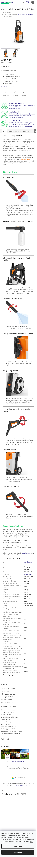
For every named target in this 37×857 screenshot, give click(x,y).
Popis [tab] (4, 131)
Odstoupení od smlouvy (8, 710)
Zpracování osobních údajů (9, 717)
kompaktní (27, 574)
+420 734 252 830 (9, 691)
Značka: (7, 16)
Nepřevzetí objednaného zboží (10, 734)
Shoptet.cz (10, 767)
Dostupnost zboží (6, 719)
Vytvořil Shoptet (20, 778)
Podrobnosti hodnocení (25, 14)
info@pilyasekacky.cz (10, 688)
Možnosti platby (6, 722)
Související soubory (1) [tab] (14, 131)
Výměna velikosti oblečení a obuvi (11, 731)
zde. (31, 842)
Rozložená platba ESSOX (8, 726)
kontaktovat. (26, 553)
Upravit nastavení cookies (22, 785)
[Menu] (33, 2)
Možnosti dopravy (6, 724)
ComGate (26, 768)
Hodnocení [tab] (26, 131)
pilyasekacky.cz (8, 697)
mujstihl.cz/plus (25, 159)
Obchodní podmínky (7, 712)
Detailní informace (7, 87)
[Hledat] (23, 2)
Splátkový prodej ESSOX (8, 729)
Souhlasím (18, 852)
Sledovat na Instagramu (16, 761)
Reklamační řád (6, 715)
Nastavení (18, 846)
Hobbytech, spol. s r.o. (22, 767)
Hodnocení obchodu (15, 768)
